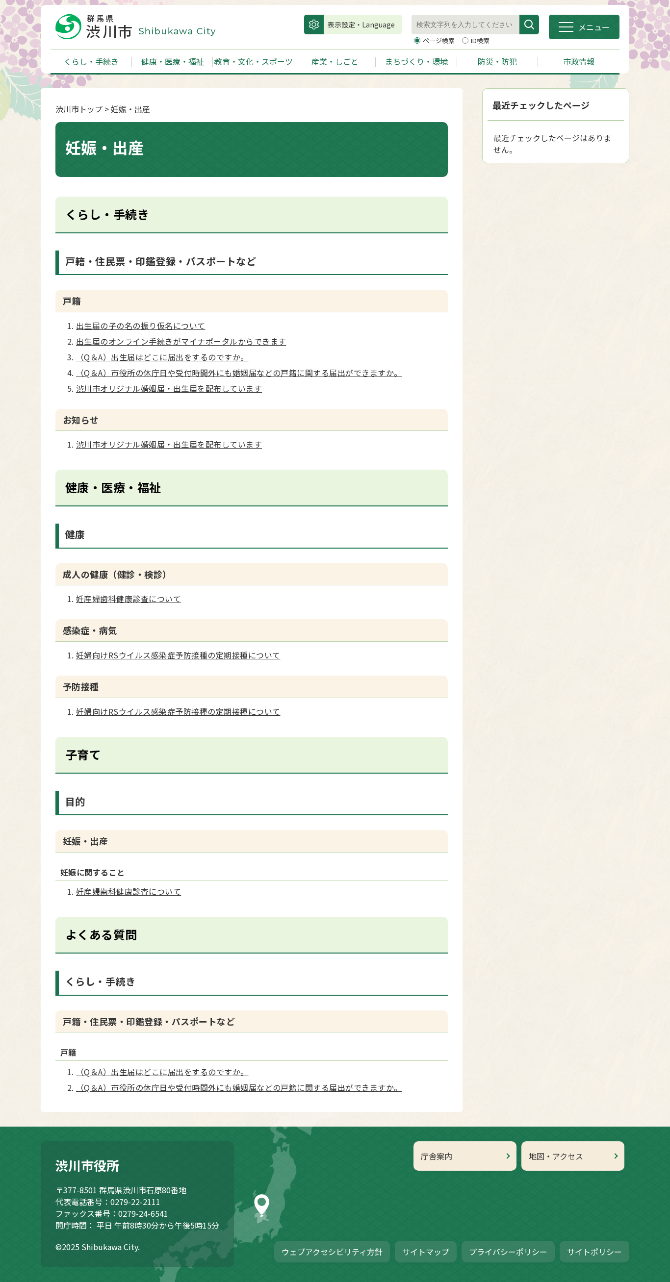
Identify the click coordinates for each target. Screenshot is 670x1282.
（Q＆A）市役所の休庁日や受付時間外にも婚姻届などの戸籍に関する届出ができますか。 (239, 372)
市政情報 (578, 61)
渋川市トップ (79, 109)
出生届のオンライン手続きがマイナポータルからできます (181, 341)
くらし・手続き (91, 61)
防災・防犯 (497, 61)
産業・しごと (335, 61)
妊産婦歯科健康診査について (128, 598)
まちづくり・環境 (416, 61)
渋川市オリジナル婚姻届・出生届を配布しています (169, 388)
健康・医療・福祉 (172, 61)
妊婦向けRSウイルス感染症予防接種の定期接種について (178, 655)
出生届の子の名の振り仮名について (141, 325)
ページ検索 (439, 40)
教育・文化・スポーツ (253, 61)
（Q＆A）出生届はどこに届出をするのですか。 (162, 357)
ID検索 (480, 40)
